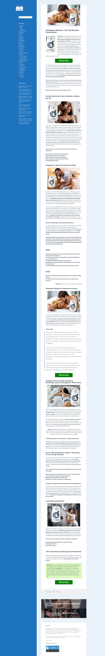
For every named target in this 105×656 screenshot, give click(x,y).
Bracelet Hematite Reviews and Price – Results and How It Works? (25, 101)
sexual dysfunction (51, 130)
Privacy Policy (49, 640)
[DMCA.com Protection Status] (52, 648)
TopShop (59, 591)
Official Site (64, 61)
